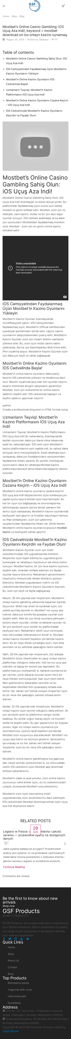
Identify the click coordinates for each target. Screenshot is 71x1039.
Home (6, 16)
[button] (9, 906)
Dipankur (44, 39)
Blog (14, 16)
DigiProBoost (11, 1031)
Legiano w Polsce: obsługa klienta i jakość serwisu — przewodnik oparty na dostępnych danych (34, 835)
